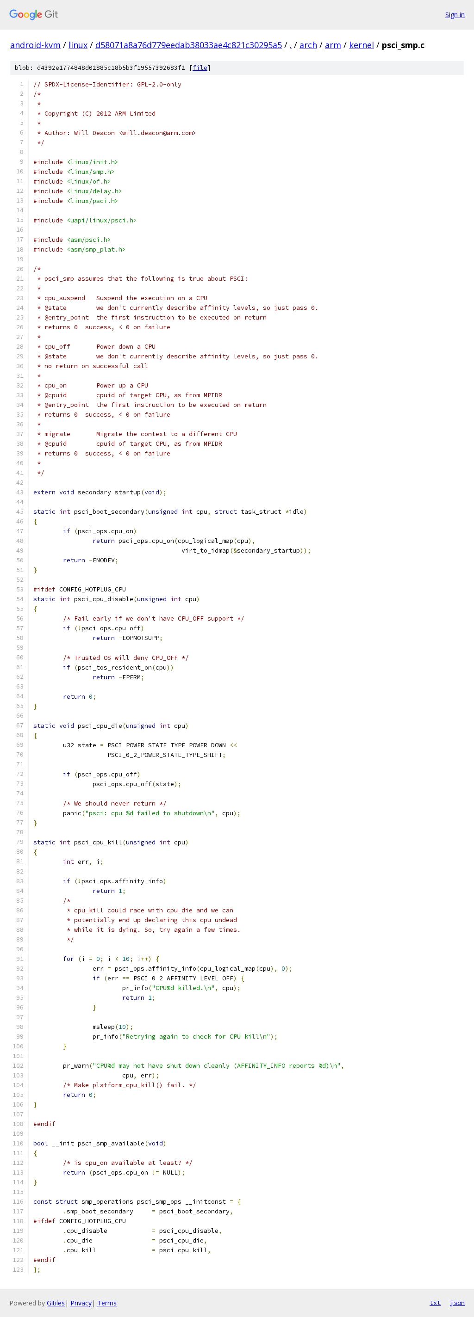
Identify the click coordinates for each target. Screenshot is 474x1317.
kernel (361, 44)
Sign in (455, 14)
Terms (107, 1303)
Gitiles (56, 1303)
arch (308, 44)
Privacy (81, 1303)
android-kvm (35, 44)
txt (435, 1303)
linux (78, 44)
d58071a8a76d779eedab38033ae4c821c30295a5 (188, 44)
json (457, 1303)
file (200, 68)
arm (333, 44)
